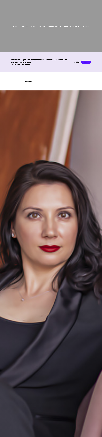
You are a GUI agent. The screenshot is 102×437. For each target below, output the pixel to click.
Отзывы (86, 26)
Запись (42, 26)
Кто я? (15, 26)
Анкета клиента (54, 26)
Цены (33, 26)
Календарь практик (72, 26)
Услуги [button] (24, 26)
